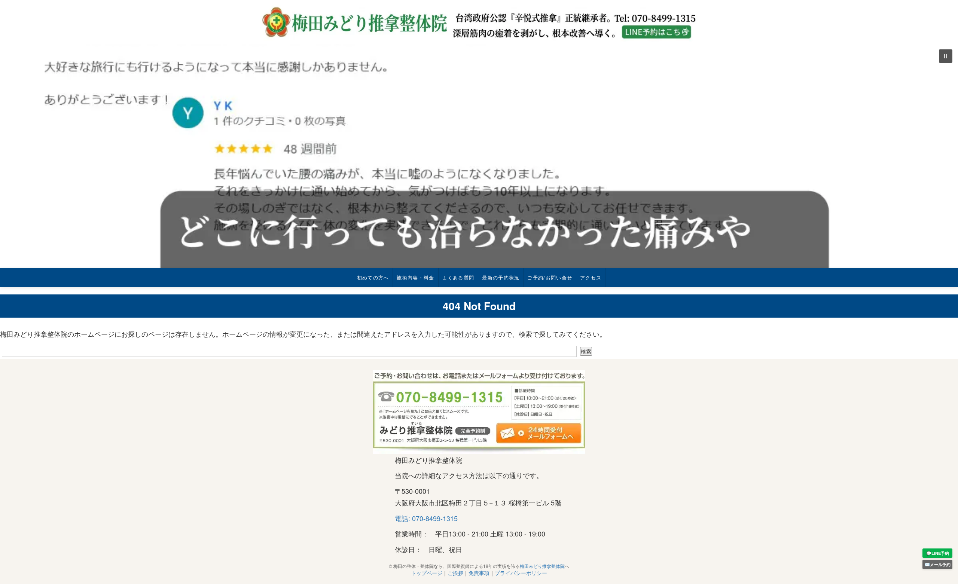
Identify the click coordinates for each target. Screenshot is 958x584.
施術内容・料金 (415, 277)
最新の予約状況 (500, 277)
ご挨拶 (455, 573)
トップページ (426, 573)
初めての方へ (373, 277)
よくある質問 (458, 277)
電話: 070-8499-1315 (426, 518)
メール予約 (938, 564)
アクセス (590, 277)
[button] (479, 156)
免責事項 (479, 573)
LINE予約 (937, 553)
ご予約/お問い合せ (549, 277)
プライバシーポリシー (521, 573)
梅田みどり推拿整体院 (542, 566)
